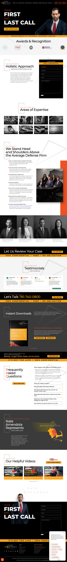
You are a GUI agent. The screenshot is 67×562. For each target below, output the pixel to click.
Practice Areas (21, 2)
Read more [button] (22, 285)
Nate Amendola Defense (23, 558)
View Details (39, 338)
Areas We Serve (28, 2)
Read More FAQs (19, 383)
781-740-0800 (29, 297)
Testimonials (22, 551)
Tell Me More (57, 251)
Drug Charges (37, 550)
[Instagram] (13, 551)
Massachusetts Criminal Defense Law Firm (21, 69)
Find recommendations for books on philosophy (19, 205)
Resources (44, 2)
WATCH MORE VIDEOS (53, 462)
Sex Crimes (36, 552)
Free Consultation (11, 29)
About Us (15, 2)
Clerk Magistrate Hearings (40, 547)
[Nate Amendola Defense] (6, 3)
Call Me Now (57, 297)
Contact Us (50, 2)
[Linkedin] (8, 551)
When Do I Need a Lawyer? (41, 383)
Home (20, 546)
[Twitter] (6, 551)
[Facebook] (4, 551)
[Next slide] (64, 333)
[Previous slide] (3, 474)
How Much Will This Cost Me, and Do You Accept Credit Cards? (46, 390)
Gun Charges (37, 551)
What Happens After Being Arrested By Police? (47, 367)
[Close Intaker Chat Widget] (64, 532)
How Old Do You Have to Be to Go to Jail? (46, 403)
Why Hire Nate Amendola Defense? (44, 386)
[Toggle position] (62, 532)
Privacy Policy (48, 558)
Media (40, 2)
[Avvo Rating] (15, 551)
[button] (61, 281)
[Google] (17, 551)
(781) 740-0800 (60, 3)
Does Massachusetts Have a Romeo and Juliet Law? (47, 395)
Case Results (35, 2)
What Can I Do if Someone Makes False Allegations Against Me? (45, 399)
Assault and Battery (38, 546)
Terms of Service (45, 560)
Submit (42, 95)
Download (50, 338)
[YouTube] (54, 459)
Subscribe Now (53, 356)
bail (39, 376)
